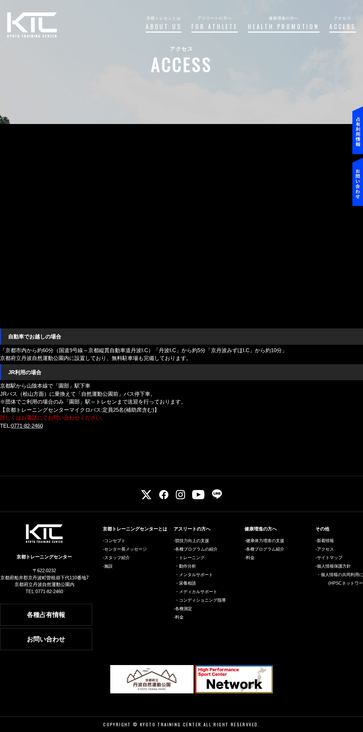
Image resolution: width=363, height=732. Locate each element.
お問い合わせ (46, 639)
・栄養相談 (185, 583)
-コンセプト (114, 540)
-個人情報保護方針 (333, 566)
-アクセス (324, 549)
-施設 (108, 566)
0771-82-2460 (27, 426)
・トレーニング (190, 557)
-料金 (179, 617)
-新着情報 (324, 540)
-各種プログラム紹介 (264, 549)
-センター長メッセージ (125, 549)
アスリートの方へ (192, 528)
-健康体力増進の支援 (264, 540)
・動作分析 (185, 566)
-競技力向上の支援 (191, 540)
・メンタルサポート (194, 574)
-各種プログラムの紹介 (196, 549)
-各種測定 (183, 608)
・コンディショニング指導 (200, 600)
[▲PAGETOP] (348, 702)
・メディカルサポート (196, 591)
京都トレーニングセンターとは (135, 528)
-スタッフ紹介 (116, 557)
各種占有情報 (46, 614)
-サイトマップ (328, 557)
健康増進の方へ (261, 528)
